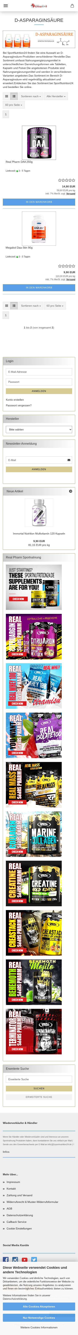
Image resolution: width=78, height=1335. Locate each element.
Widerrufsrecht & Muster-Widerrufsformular (32, 1201)
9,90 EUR (39, 541)
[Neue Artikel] (70, 491)
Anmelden (39, 391)
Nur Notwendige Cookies (39, 1317)
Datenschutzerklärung (15, 1298)
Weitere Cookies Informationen (39, 1327)
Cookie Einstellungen (19, 1228)
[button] (6, 96)
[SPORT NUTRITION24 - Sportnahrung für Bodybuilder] (39, 5)
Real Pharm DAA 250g (19, 161)
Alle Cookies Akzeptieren (39, 1306)
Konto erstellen (15, 399)
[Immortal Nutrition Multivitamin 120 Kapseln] (39, 512)
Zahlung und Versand (19, 1195)
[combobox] (31, 96)
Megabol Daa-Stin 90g (19, 247)
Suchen (39, 1088)
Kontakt (11, 1188)
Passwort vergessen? (19, 405)
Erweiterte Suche (39, 1097)
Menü (5, 5)
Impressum (13, 1181)
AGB (9, 1208)
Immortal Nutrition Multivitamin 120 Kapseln (39, 533)
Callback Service (17, 1221)
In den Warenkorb (39, 202)
